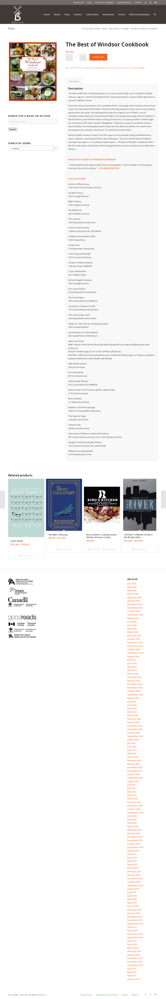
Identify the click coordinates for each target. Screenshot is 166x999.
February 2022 (134, 760)
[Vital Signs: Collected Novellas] (2, 499)
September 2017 (135, 923)
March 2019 (132, 868)
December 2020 (134, 805)
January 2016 (133, 954)
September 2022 (135, 736)
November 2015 (135, 961)
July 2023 (131, 701)
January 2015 (133, 979)
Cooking (96, 67)
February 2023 (134, 718)
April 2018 (132, 902)
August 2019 (133, 850)
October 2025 (133, 611)
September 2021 (135, 777)
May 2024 (131, 666)
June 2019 (132, 857)
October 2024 (133, 649)
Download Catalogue (104, 2)
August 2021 (133, 781)
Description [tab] (74, 81)
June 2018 (132, 895)
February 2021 (134, 802)
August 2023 (133, 698)
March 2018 (132, 906)
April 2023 (132, 711)
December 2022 (134, 725)
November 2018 (135, 878)
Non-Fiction (106, 67)
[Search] (155, 14)
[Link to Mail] (155, 2)
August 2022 (133, 739)
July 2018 (131, 892)
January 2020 (133, 833)
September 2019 (135, 847)
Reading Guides (124, 2)
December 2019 (134, 836)
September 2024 (135, 652)
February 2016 (134, 951)
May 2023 (131, 708)
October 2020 (133, 809)
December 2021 (134, 767)
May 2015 (131, 972)
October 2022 (133, 732)
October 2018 (133, 881)
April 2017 (132, 927)
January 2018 (133, 913)
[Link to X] (150, 2)
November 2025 (135, 607)
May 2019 (131, 861)
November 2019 (135, 840)
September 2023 (135, 694)
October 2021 (133, 774)
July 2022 (131, 743)
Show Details (110, 549)
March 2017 (132, 930)
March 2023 (132, 715)
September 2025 (135, 614)
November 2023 (135, 687)
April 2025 (132, 628)
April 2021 (132, 795)
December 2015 (134, 958)
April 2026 (132, 590)
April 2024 (132, 670)
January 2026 (133, 600)
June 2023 (132, 704)
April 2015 (132, 975)
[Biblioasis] (17, 14)
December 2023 (134, 684)
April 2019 (132, 864)
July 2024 (131, 659)
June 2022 (132, 746)
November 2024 (135, 645)
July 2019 (131, 854)
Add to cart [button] (94, 549)
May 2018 (131, 899)
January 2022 (133, 764)
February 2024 (134, 677)
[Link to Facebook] (145, 2)
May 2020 (131, 819)
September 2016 (135, 937)
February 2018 (134, 909)
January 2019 (133, 874)
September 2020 (135, 812)
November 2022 (135, 729)
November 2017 (135, 920)
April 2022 (132, 753)
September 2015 (135, 965)
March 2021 (132, 798)
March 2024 (132, 673)
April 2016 (132, 944)
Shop (89, 2)
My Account (79, 2)
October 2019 (133, 843)
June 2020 (132, 815)
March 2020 (132, 826)
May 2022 (131, 750)
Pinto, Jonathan (138, 67)
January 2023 (133, 722)
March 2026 (132, 593)
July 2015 (131, 968)
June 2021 (132, 788)
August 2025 (133, 618)
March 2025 (132, 632)
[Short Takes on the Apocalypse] (163, 499)
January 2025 (133, 638)
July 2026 (131, 583)
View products (27, 555)
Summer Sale (118, 67)
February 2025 (134, 635)
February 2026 (134, 597)
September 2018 (135, 885)
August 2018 (133, 888)
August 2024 (133, 656)
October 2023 (133, 691)
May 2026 (131, 587)
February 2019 (134, 871)
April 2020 (132, 822)
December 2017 (134, 916)
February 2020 (134, 829)
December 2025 (134, 604)
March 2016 (132, 947)
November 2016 (135, 934)
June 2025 (132, 621)
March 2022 (132, 757)
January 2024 (133, 680)
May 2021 (131, 791)
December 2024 (134, 642)
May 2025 (131, 625)
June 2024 (132, 663)
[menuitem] (79, 2)
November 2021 (135, 770)
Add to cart (98, 57)
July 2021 (131, 784)
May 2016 (131, 940)
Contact (138, 2)
